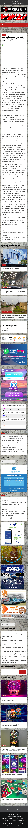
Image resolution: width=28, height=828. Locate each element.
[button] (2, 25)
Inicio (5, 3)
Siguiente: (14, 237)
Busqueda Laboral (21, 809)
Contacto (9, 3)
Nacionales (9, 311)
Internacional (21, 808)
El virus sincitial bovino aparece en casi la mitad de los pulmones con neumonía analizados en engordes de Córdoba (13, 513)
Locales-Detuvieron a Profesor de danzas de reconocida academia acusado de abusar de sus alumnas (13, 656)
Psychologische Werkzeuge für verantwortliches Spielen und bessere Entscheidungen (13, 749)
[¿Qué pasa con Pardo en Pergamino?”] (14, 258)
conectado (15, 328)
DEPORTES (5, 432)
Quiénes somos (15, 3)
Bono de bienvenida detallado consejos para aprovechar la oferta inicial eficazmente (12, 775)
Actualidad (5, 809)
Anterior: (14, 232)
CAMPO (4, 494)
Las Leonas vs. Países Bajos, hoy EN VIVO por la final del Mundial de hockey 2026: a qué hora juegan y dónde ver (13, 451)
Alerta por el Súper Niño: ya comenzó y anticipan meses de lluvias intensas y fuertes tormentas (14, 316)
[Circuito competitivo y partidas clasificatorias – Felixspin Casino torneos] (14, 688)
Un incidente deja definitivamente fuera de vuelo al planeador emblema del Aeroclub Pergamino (13, 634)
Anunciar (22, 3)
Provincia (9, 287)
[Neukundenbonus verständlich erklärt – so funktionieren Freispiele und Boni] (14, 789)
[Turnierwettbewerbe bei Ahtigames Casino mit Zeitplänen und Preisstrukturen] (14, 713)
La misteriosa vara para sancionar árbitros (12, 436)
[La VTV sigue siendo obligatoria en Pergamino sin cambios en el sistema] (14, 280)
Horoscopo (24, 429)
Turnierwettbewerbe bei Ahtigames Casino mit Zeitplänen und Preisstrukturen (13, 724)
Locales (4, 35)
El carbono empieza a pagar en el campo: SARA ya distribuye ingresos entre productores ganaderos (13, 507)
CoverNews (13, 825)
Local (3, 808)
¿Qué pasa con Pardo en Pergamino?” (11, 268)
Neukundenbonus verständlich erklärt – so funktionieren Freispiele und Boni (12, 800)
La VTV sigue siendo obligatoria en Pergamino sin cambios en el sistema (13, 292)
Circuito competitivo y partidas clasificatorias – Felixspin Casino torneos (13, 699)
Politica (4, 695)
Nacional (14, 808)
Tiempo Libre (12, 809)
